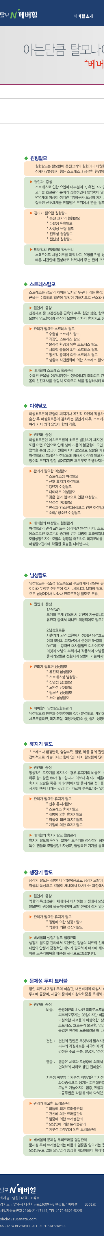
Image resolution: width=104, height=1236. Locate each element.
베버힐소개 (83, 16)
